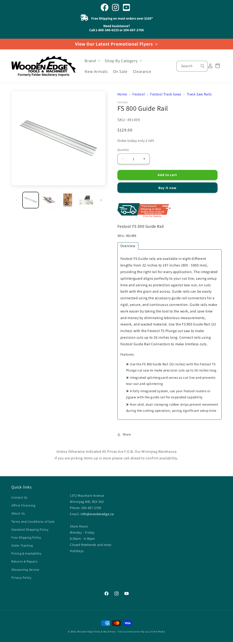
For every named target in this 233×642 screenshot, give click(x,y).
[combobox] (192, 66)
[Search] (203, 66)
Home (122, 94)
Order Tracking (22, 545)
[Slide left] (16, 200)
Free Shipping (169, 210)
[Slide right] (101, 200)
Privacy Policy (21, 577)
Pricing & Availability (26, 553)
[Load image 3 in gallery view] (68, 200)
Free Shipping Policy (26, 537)
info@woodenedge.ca (97, 514)
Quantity (123, 150)
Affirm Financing (23, 505)
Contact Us (19, 497)
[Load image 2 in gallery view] (49, 200)
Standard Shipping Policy (29, 529)
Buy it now (167, 188)
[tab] (127, 246)
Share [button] (127, 434)
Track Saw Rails (199, 94)
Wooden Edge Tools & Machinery (96, 631)
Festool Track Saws (165, 94)
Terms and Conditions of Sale (33, 521)
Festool (138, 94)
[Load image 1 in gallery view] (31, 200)
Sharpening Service (25, 570)
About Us (18, 513)
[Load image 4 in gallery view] (86, 200)
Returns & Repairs (24, 561)
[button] (92, 60)
